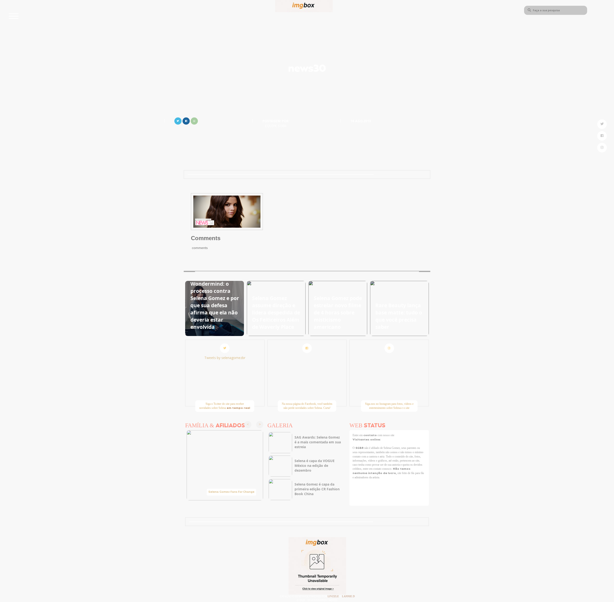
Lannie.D (348, 596)
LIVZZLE (334, 596)
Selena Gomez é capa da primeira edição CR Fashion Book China (317, 489)
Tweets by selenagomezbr (224, 357)
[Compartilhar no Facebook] (186, 120)
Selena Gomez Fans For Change (231, 492)
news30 (307, 69)
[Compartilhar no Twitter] (178, 120)
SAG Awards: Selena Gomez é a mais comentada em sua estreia (318, 442)
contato (370, 435)
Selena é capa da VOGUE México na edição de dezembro (315, 465)
